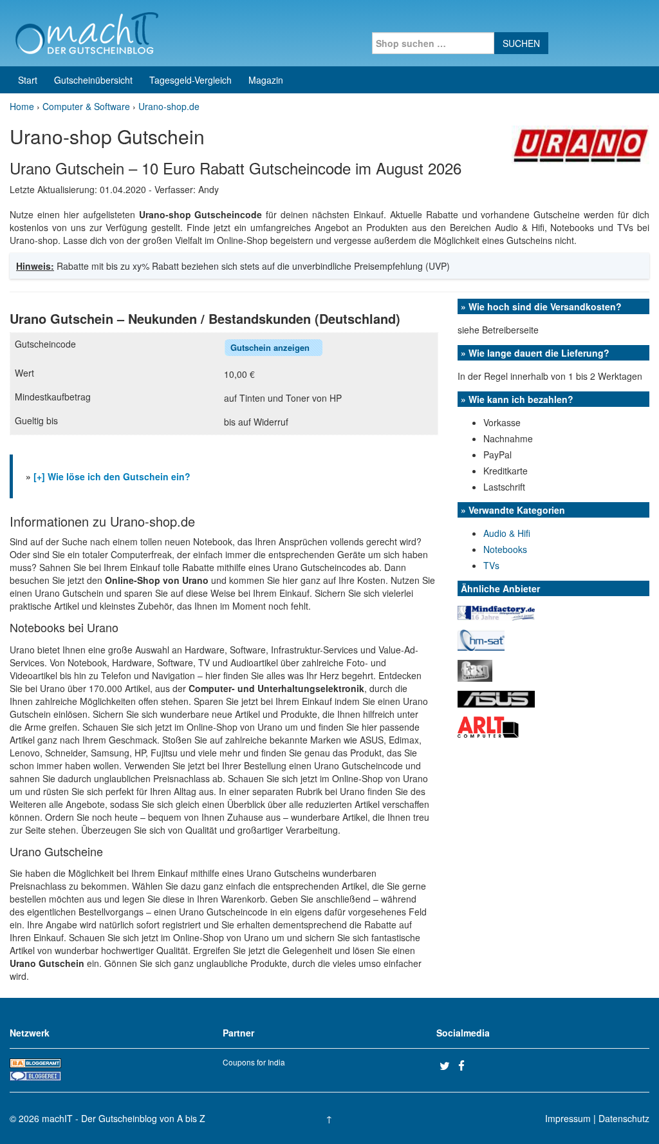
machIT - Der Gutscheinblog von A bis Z (123, 1118)
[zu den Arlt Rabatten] (488, 725)
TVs (491, 565)
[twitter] (447, 1065)
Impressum (568, 1118)
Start (27, 79)
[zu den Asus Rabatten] (496, 697)
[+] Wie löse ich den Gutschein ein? (111, 476)
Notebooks (505, 549)
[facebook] (466, 1065)
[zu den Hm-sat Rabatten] (481, 638)
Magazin (265, 79)
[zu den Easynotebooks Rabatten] (475, 669)
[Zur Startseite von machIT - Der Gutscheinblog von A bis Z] (86, 31)
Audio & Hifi (506, 533)
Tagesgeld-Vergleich (190, 79)
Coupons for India (254, 1061)
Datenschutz (624, 1118)
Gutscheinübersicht (93, 79)
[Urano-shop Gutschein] (580, 143)
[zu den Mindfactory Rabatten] (496, 611)
